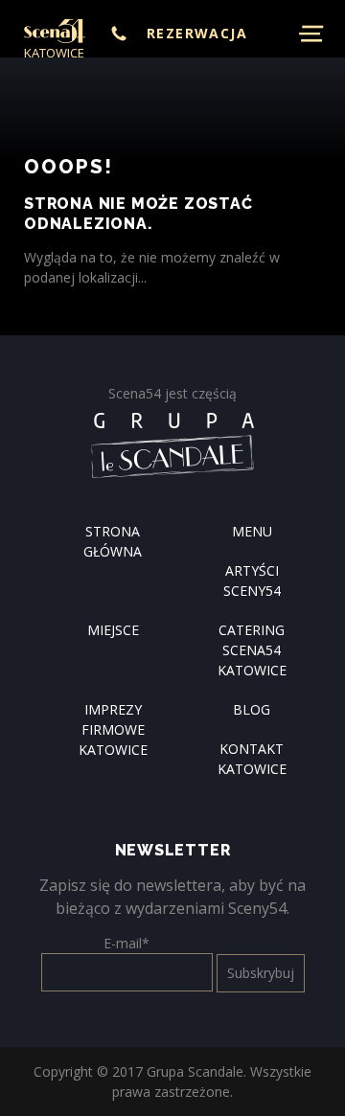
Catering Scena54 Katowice (252, 650)
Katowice (54, 52)
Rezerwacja (197, 33)
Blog (251, 709)
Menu (252, 531)
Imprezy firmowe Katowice (113, 729)
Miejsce (113, 630)
